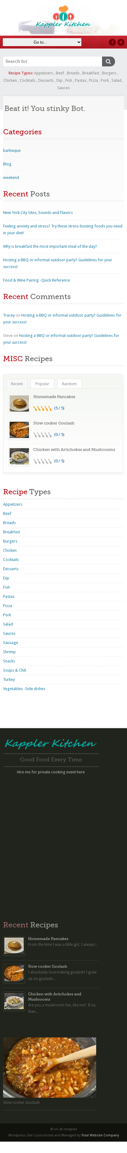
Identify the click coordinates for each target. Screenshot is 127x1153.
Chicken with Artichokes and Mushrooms (74, 449)
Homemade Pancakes (54, 396)
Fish (68, 80)
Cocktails (27, 80)
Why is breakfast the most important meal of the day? (50, 246)
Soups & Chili (14, 670)
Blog (7, 164)
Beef (60, 73)
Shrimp (9, 652)
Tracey (9, 315)
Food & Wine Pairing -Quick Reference (36, 280)
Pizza (93, 80)
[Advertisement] (63, 844)
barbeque (12, 150)
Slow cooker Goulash (54, 423)
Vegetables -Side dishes (24, 688)
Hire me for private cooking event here (51, 772)
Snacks (9, 661)
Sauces (63, 87)
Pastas (80, 80)
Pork (105, 80)
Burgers (109, 73)
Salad (116, 80)
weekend (11, 177)
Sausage (10, 642)
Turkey (9, 679)
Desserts (46, 80)
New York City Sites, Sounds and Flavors (38, 212)
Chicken (10, 80)
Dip (59, 80)
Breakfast (90, 73)
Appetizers (43, 73)
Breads (73, 73)
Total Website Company (100, 1135)
